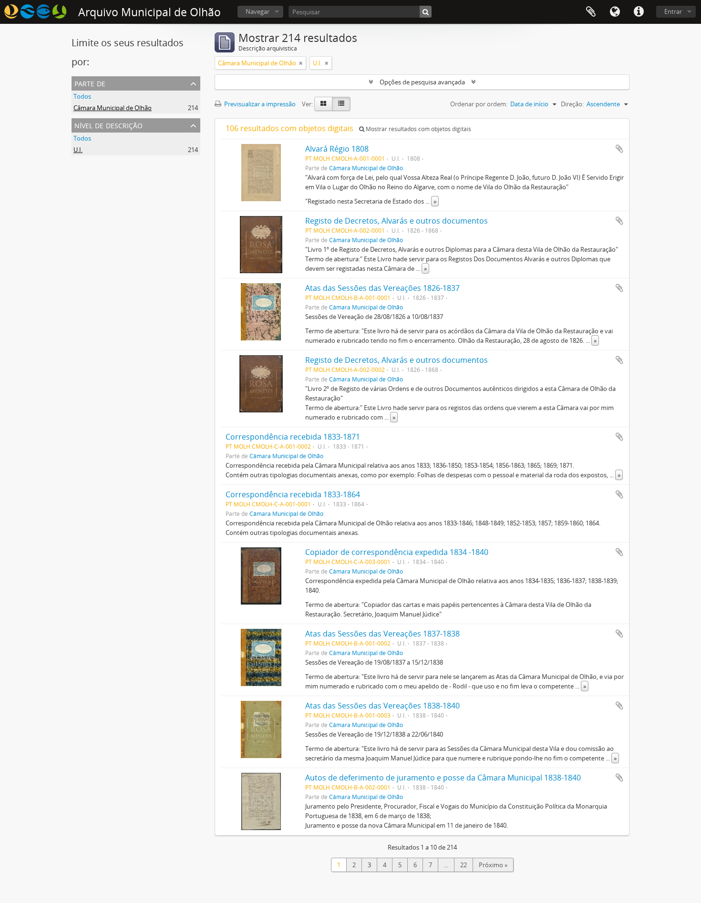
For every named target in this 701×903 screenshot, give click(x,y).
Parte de (89, 82)
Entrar (673, 11)
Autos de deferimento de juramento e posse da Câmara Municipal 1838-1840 (443, 777)
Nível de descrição (108, 124)
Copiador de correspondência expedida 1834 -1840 (396, 552)
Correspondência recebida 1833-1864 (293, 494)
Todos (82, 96)
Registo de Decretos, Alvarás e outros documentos (396, 220)
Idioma (615, 12)
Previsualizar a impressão (259, 104)
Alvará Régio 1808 (337, 149)
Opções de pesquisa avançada (422, 82)
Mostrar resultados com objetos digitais (417, 129)
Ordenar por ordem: (478, 104)
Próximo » (493, 865)
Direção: (572, 104)
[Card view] (323, 104)
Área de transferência (591, 12)
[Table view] (341, 104)
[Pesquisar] (426, 12)
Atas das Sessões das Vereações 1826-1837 (382, 288)
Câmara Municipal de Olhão (112, 107)
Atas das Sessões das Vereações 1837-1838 (382, 633)
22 (463, 865)
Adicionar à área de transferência (619, 149)
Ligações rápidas (638, 12)
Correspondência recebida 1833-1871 (293, 436)
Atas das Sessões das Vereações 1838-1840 (382, 705)
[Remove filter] (301, 63)
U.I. (77, 149)
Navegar (257, 11)
